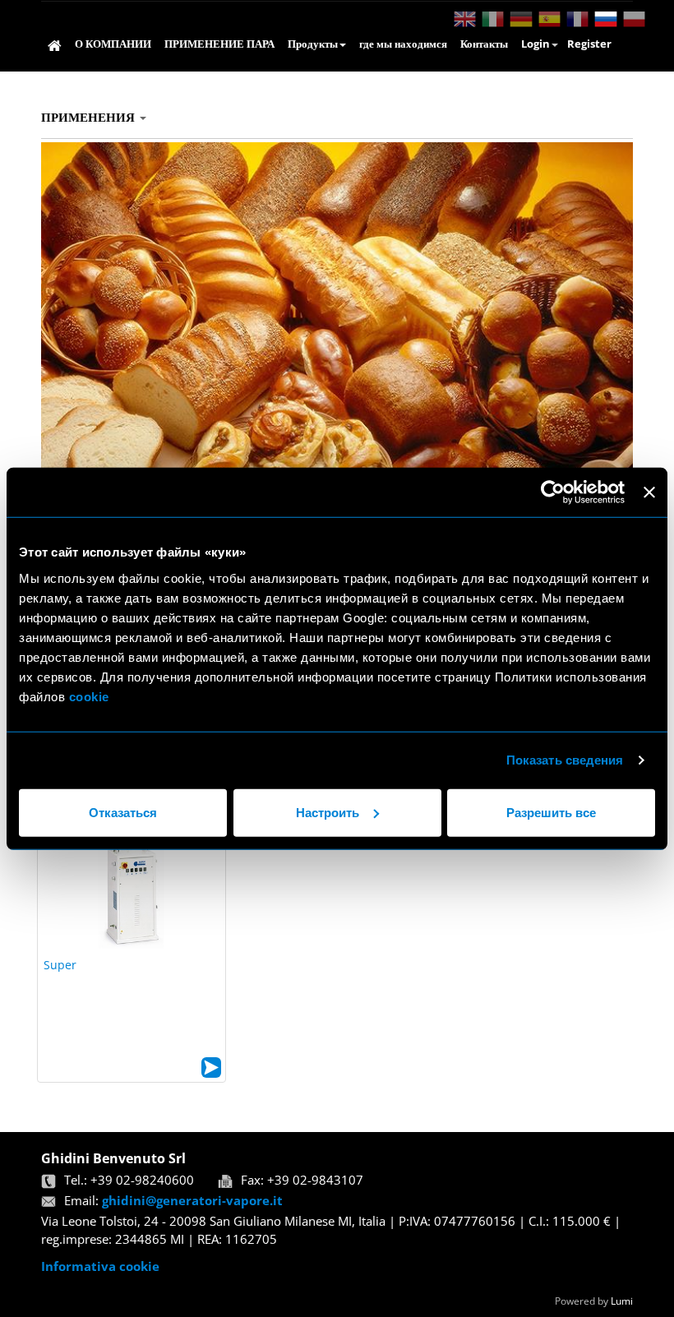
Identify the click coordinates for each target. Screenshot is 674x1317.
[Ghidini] (54, 46)
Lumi (622, 1301)
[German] (519, 19)
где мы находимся (403, 43)
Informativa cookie (100, 1266)
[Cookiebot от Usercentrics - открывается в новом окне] (553, 492)
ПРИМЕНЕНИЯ (89, 117)
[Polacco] (633, 19)
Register (589, 43)
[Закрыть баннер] (649, 492)
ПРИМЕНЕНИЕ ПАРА (219, 43)
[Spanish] (548, 19)
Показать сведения (565, 760)
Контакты (484, 43)
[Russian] (604, 19)
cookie (91, 696)
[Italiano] (491, 19)
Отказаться (123, 812)
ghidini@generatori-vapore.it (192, 1200)
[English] (462, 19)
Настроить (327, 812)
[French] (576, 19)
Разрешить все (551, 812)
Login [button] (535, 43)
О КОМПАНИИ (113, 43)
